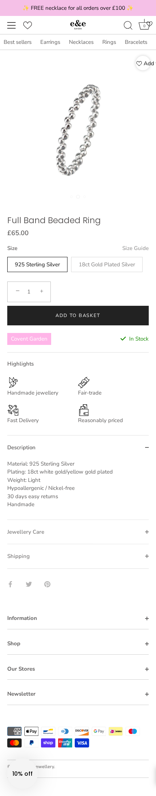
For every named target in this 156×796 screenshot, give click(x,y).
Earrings (50, 42)
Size (78, 248)
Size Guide (135, 248)
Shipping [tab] (18, 556)
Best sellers (18, 42)
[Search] (128, 26)
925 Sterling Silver (37, 264)
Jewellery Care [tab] (25, 531)
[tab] (78, 490)
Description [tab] (21, 447)
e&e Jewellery (39, 766)
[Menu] (12, 25)
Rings (109, 42)
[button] (22, 773)
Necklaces (81, 42)
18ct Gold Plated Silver (107, 264)
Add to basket (78, 315)
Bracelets (136, 42)
